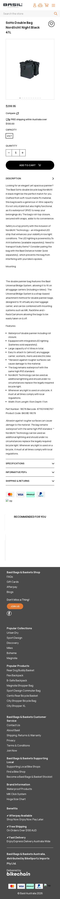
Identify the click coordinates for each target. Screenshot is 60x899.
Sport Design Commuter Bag (23, 690)
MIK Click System (16, 794)
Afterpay (12, 587)
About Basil (13, 730)
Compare (11, 113)
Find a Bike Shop (16, 771)
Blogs (10, 592)
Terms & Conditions (18, 745)
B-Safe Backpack (17, 680)
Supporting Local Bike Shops (23, 766)
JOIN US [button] (15, 606)
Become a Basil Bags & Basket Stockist (29, 776)
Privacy (11, 740)
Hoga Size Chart (16, 799)
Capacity (11, 129)
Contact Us (13, 725)
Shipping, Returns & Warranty (24, 735)
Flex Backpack (15, 675)
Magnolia (12, 658)
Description (13, 178)
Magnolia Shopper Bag (20, 685)
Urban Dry (12, 632)
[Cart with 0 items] (46, 5)
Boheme (12, 653)
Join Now (12, 750)
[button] (28, 613)
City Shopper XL (16, 706)
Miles (10, 648)
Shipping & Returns (17, 480)
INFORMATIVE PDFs (16, 472)
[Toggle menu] (53, 5)
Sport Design (14, 638)
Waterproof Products (19, 789)
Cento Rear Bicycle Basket (22, 695)
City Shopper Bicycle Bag (21, 700)
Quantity (11, 145)
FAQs (10, 576)
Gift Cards (13, 582)
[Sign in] (34, 5)
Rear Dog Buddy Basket (20, 670)
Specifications (15, 463)
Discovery (13, 643)
